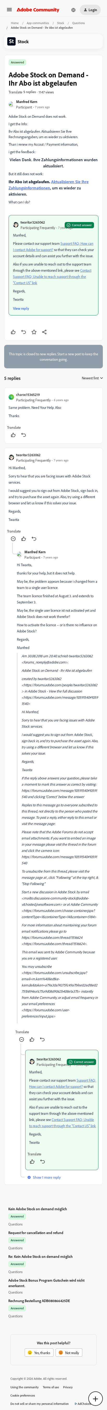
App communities (38, 23)
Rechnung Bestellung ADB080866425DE (39, 1300)
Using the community (24, 1387)
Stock (60, 23)
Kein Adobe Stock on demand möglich (37, 1209)
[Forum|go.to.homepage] (38, 10)
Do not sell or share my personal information (39, 1404)
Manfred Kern (26, 101)
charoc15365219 (28, 394)
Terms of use (51, 1387)
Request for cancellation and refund (35, 1232)
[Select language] (73, 10)
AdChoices (84, 1404)
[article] (53, 415)
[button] (9, 11)
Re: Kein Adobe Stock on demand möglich (40, 1256)
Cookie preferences (22, 1395)
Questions (78, 23)
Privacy (68, 1387)
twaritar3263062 (33, 222)
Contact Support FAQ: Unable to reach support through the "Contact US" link (52, 276)
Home (15, 23)
